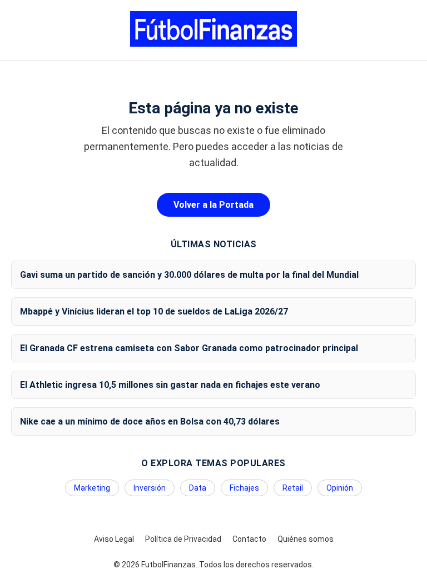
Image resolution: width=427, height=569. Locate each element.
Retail (292, 487)
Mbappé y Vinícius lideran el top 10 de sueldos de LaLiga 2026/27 (154, 311)
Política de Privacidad (183, 539)
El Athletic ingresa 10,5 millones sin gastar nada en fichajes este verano (170, 385)
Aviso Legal (114, 539)
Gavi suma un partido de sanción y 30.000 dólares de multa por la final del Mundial (189, 274)
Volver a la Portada (213, 204)
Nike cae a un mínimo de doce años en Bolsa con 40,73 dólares (150, 421)
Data (197, 487)
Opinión (339, 487)
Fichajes (244, 487)
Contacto (249, 539)
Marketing (92, 487)
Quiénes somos (305, 539)
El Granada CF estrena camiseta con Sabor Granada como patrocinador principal (189, 348)
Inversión (149, 487)
